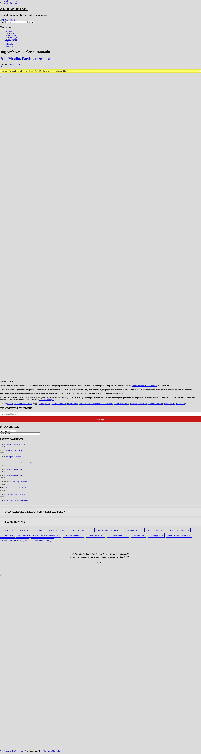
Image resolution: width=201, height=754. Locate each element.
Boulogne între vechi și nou (31, 530)
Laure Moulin (107, 404)
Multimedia (9, 44)
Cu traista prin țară (154, 530)
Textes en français (11, 38)
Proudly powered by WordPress (12, 751)
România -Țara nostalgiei (179, 535)
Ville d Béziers (169, 404)
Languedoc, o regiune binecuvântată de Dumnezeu (38, 535)
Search (2, 22)
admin (21, 64)
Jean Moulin (97, 404)
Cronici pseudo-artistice (16, 404)
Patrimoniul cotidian (118, 535)
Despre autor (9, 31)
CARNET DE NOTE (58, 530)
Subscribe (100, 420)
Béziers (41, 404)
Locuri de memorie (73, 535)
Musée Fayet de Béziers (138, 404)
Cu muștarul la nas (132, 530)
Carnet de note (10, 46)
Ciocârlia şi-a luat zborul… (15, 469)
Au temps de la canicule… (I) (15, 457)
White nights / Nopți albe (51, 751)
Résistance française (155, 404)
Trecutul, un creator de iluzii (14, 541)
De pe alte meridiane (179, 530)
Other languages (11, 40)
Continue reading (46, 400)
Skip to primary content (8, 1)
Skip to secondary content (9, 3)
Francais (28, 404)
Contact (12, 33)
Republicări (138, 535)
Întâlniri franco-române (42, 541)
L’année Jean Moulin (121, 404)
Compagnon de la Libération (55, 404)
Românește (156, 535)
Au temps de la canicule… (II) (15, 444)
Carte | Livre (9, 42)
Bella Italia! (8, 530)
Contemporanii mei (82, 530)
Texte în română (11, 36)
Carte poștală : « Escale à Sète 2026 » (17, 488)
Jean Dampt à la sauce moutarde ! (16, 494)
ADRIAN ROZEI (14, 9)
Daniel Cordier (72, 404)
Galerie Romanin (85, 404)
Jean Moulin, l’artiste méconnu (25, 58)
